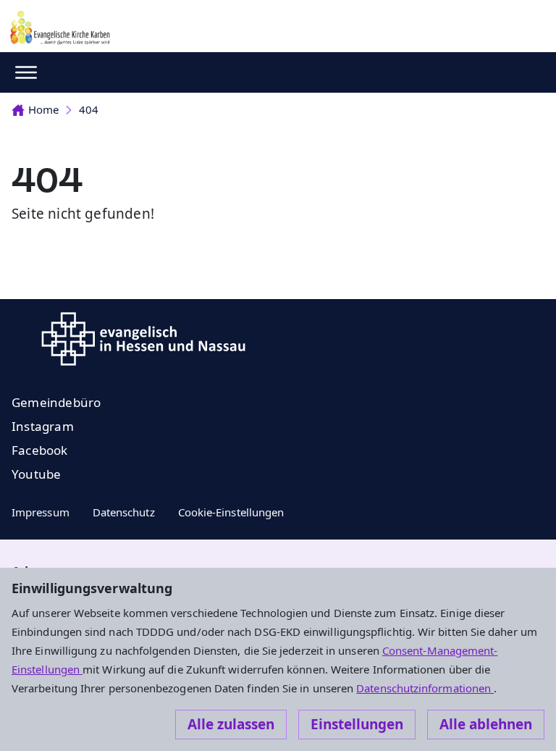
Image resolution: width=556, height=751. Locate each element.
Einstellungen (357, 724)
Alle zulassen (231, 724)
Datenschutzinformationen (425, 688)
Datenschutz (124, 512)
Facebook (40, 450)
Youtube (36, 474)
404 (88, 109)
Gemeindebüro (56, 402)
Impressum (41, 512)
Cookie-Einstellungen (231, 512)
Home (43, 109)
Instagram (43, 426)
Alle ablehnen (485, 724)
